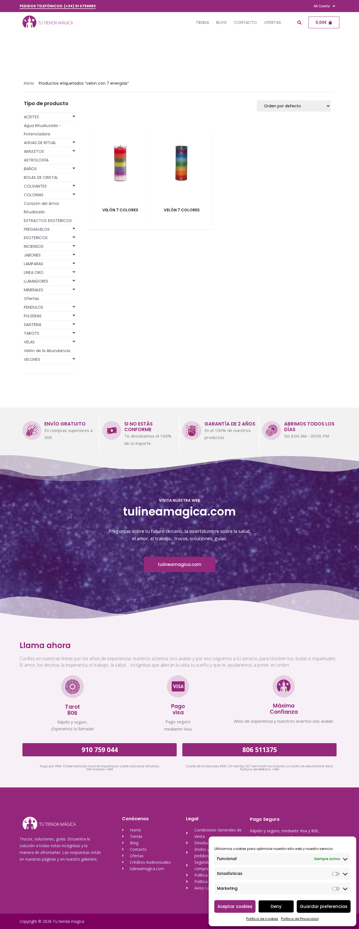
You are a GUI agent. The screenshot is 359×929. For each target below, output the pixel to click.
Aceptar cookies (234, 906)
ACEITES (31, 117)
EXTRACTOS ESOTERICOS (48, 220)
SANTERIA (32, 324)
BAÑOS (30, 169)
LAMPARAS (33, 264)
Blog (221, 22)
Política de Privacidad (300, 918)
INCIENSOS (33, 246)
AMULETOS (34, 151)
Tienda (202, 22)
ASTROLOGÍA (36, 160)
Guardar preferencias (324, 906)
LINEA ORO (33, 272)
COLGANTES (35, 186)
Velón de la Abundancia (47, 350)
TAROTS (31, 333)
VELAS (29, 342)
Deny (276, 906)
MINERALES (33, 290)
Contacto (245, 22)
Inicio (29, 83)
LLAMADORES (36, 281)
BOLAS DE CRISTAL (41, 177)
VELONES (32, 359)
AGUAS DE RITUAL (40, 142)
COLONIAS (33, 195)
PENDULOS (33, 307)
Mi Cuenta (322, 6)
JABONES (32, 255)
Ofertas (272, 22)
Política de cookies (262, 918)
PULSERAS (33, 316)
